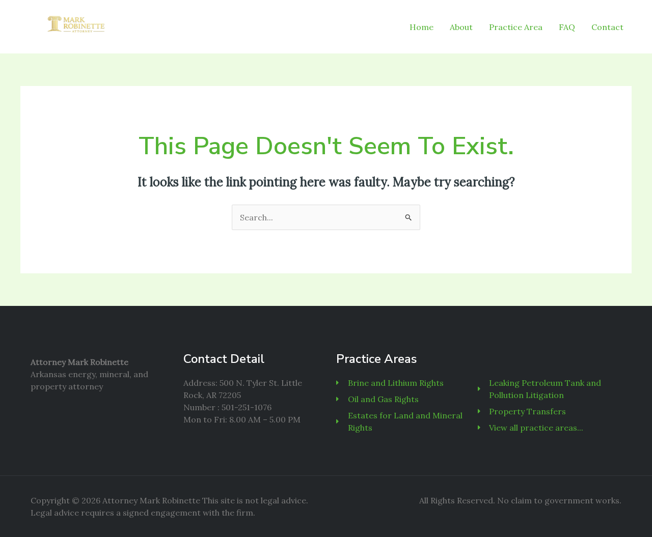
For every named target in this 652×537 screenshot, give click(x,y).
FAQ (567, 27)
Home (421, 27)
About (461, 27)
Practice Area (515, 27)
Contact (607, 27)
